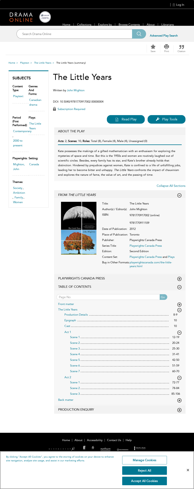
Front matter (66, 304)
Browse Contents (129, 24)
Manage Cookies (144, 460)
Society (17, 188)
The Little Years (42, 62)
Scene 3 (75, 348)
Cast (67, 326)
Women (18, 202)
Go (163, 297)
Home (66, 24)
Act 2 (67, 377)
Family (19, 197)
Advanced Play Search (164, 35)
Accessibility (94, 440)
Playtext (24, 62)
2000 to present (18, 143)
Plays (171, 257)
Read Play (129, 119)
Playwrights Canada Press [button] (81, 278)
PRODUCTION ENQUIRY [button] (76, 409)
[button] (166, 48)
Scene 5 (75, 360)
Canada (34, 164)
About (151, 24)
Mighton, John (19, 167)
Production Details (76, 314)
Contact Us (114, 440)
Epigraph (70, 320)
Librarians (167, 24)
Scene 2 (75, 343)
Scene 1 (75, 337)
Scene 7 (75, 371)
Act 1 (67, 332)
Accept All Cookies (144, 481)
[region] (97, 470)
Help (129, 440)
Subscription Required (71, 109)
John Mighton (75, 90)
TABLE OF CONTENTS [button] (74, 287)
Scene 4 (75, 354)
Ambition (19, 192)
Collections (84, 24)
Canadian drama (35, 102)
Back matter (65, 400)
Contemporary (22, 131)
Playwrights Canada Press (146, 245)
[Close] (188, 470)
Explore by (105, 24)
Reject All (144, 470)
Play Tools (169, 119)
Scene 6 (75, 365)
